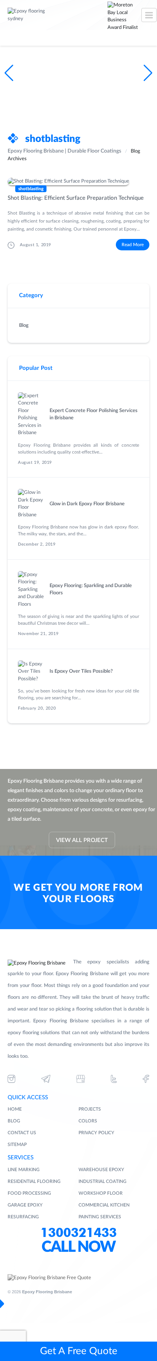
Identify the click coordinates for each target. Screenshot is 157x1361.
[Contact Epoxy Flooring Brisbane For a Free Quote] (49, 1278)
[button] (148, 73)
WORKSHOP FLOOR (100, 1193)
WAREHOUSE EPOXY (101, 1169)
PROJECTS (89, 1109)
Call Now (78, 1247)
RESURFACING (23, 1217)
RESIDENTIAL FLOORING (34, 1181)
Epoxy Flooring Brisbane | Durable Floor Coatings (64, 151)
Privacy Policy (96, 1132)
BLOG (14, 1121)
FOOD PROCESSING (29, 1193)
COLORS (87, 1121)
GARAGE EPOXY (25, 1205)
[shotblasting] (78, 181)
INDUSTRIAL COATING (102, 1181)
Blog (24, 325)
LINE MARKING (24, 1169)
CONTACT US (22, 1132)
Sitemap (17, 1144)
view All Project (82, 840)
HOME (15, 1109)
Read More (133, 244)
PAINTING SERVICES (99, 1217)
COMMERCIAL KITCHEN (104, 1205)
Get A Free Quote (78, 1351)
